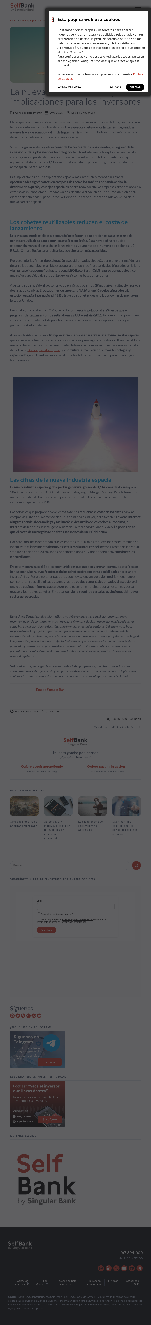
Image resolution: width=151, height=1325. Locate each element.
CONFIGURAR (69, 86)
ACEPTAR (135, 87)
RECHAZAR (115, 86)
